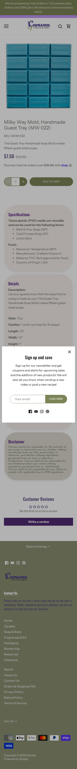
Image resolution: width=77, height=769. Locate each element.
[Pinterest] (47, 411)
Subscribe (56, 398)
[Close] (69, 352)
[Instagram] (41, 411)
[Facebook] (30, 411)
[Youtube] (36, 411)
